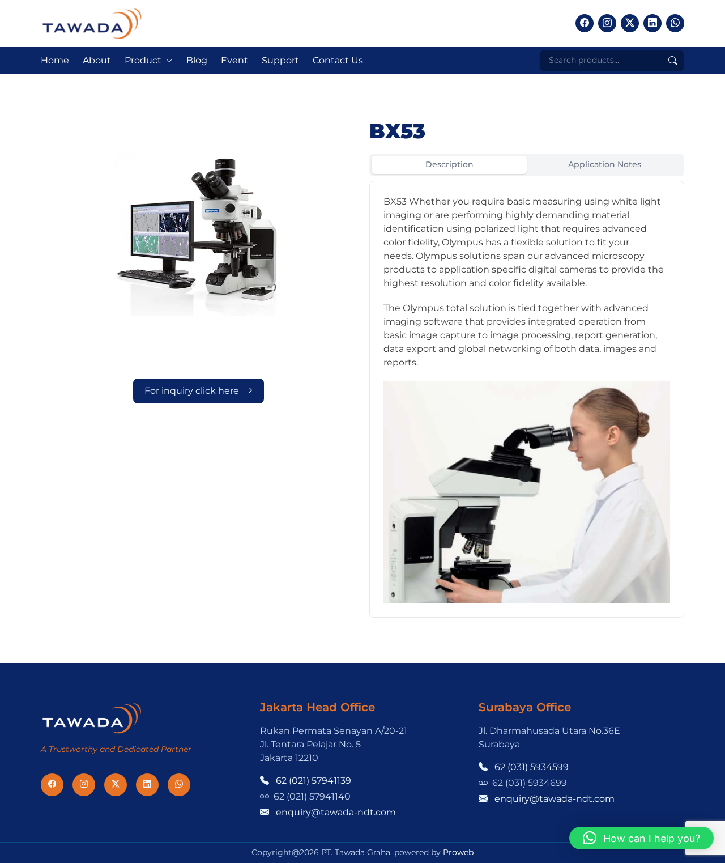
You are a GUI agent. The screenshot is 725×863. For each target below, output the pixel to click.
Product (143, 60)
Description (449, 164)
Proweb (458, 852)
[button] (641, 838)
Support (280, 60)
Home (55, 60)
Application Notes (604, 164)
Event (234, 60)
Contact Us (338, 60)
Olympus (462, 242)
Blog (196, 60)
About (97, 60)
